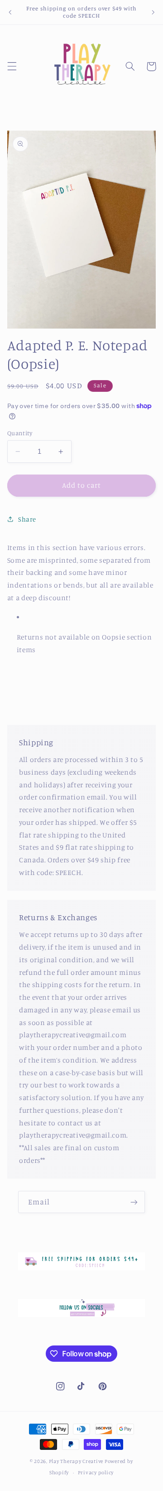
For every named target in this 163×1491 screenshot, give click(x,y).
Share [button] (27, 519)
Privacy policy (96, 1472)
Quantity (19, 433)
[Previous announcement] (10, 12)
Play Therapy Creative (76, 1461)
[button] (11, 66)
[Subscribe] (134, 1202)
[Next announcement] (153, 12)
